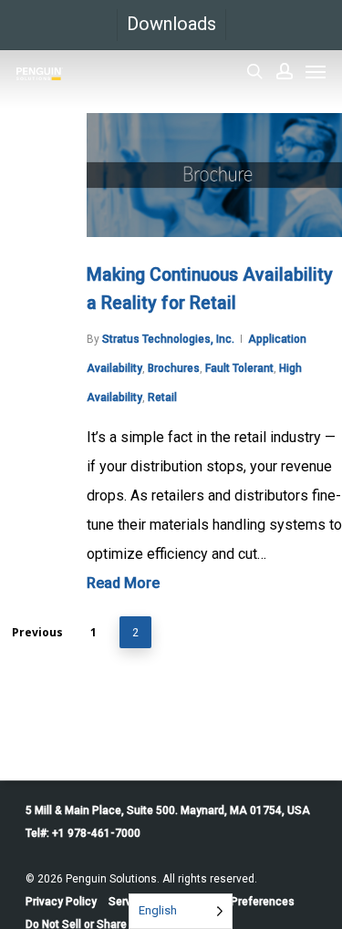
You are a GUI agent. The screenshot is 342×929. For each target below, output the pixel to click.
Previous (37, 632)
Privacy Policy (61, 901)
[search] (254, 71)
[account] (284, 71)
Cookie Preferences (244, 901)
